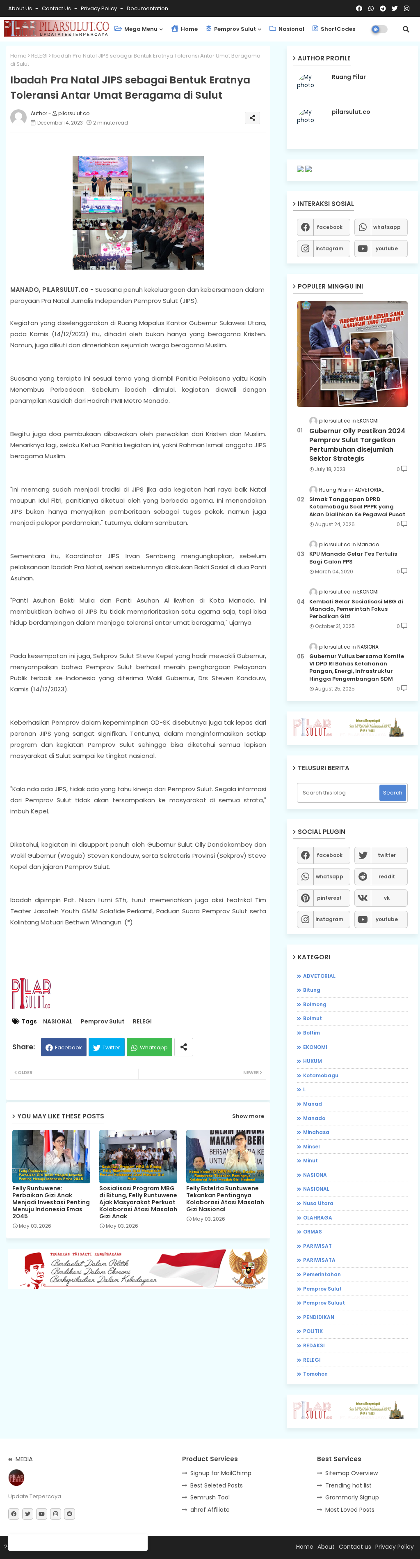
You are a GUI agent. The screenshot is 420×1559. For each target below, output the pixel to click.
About (326, 1547)
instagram (329, 248)
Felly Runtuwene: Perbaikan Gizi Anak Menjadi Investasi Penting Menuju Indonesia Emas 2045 (51, 1202)
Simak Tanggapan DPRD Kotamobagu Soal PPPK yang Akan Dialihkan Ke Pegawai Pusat (357, 507)
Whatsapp (154, 1047)
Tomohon (315, 1373)
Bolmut (312, 1018)
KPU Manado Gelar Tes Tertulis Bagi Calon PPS (353, 557)
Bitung (311, 989)
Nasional (290, 29)
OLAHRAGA (317, 1217)
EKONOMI (315, 1047)
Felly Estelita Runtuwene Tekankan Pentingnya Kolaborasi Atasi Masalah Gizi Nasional (225, 1199)
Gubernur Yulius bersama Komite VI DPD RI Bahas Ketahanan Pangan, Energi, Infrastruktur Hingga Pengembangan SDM (356, 668)
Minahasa (316, 1132)
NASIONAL (58, 1021)
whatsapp (387, 227)
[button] (406, 29)
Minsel (311, 1146)
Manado (314, 1118)
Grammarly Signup (352, 1497)
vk (387, 897)
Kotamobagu (320, 1075)
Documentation (147, 8)
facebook (329, 227)
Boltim (311, 1032)
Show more (248, 1116)
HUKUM (312, 1061)
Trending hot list (348, 1485)
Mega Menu (140, 29)
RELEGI (39, 56)
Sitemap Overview (351, 1473)
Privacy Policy (99, 8)
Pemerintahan (322, 1274)
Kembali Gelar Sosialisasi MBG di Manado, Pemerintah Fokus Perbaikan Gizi (356, 609)
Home (189, 29)
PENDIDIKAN (318, 1317)
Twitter (111, 1047)
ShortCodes (337, 29)
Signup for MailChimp (220, 1473)
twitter (387, 855)
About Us (20, 8)
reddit (387, 876)
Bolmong (314, 1004)
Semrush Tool (210, 1497)
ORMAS (312, 1231)
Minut (310, 1160)
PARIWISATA (319, 1259)
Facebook (68, 1047)
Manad (312, 1103)
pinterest (329, 897)
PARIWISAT (317, 1246)
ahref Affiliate (210, 1510)
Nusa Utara (318, 1203)
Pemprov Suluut (324, 1302)
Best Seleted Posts (216, 1485)
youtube (387, 248)
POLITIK (313, 1331)
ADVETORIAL (319, 975)
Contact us (57, 8)
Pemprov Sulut (234, 29)
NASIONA (315, 1174)
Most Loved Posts (349, 1510)
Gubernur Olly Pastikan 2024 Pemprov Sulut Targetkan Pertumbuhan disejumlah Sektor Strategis (357, 445)
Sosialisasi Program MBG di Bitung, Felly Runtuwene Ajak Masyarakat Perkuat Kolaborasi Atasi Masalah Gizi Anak (138, 1202)
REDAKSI (314, 1345)
